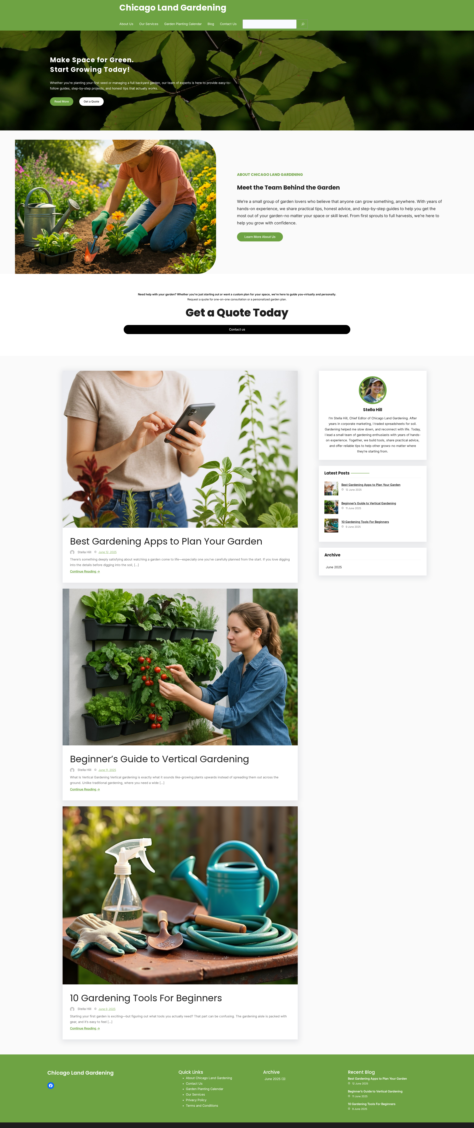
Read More (61, 101)
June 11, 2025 (107, 770)
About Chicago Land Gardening (209, 1078)
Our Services (195, 1094)
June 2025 (334, 567)
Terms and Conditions (202, 1105)
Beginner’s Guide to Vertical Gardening (159, 759)
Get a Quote (91, 101)
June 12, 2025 (108, 552)
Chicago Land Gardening (172, 8)
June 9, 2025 (107, 1009)
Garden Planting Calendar (204, 1089)
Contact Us (194, 1083)
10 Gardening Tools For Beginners (146, 998)
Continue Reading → (85, 571)
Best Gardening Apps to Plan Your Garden (166, 541)
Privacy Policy (196, 1100)
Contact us (237, 329)
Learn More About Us (260, 237)
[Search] (303, 24)
